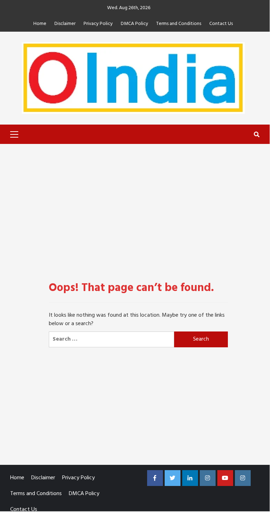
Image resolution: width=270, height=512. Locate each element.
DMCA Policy (134, 24)
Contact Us (221, 24)
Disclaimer (64, 24)
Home (39, 24)
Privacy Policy (98, 24)
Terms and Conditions (178, 24)
